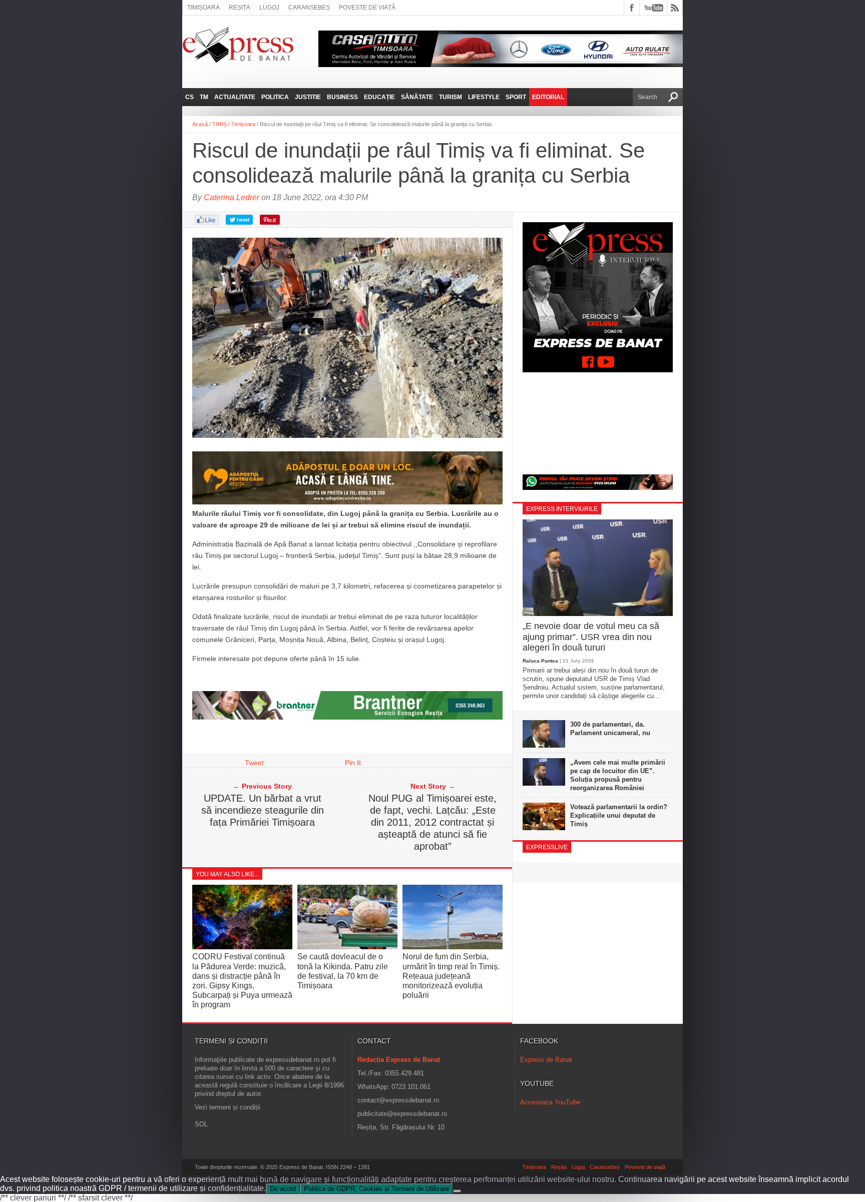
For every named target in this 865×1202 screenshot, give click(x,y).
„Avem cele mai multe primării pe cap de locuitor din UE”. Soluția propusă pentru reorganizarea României (617, 775)
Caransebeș (309, 7)
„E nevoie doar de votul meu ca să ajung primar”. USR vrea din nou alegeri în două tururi (591, 637)
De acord (283, 1188)
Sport (516, 97)
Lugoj (269, 7)
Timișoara (203, 7)
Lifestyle (484, 97)
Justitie (308, 97)
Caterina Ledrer (231, 197)
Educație (379, 97)
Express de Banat (546, 1059)
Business (342, 97)
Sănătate (417, 97)
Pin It (353, 763)
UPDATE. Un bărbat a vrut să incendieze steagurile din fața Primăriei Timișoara (262, 810)
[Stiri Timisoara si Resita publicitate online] (347, 717)
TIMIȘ (219, 124)
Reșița (239, 7)
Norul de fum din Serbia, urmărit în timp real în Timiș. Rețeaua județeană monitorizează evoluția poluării (451, 975)
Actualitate (234, 97)
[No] (457, 1190)
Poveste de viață (367, 7)
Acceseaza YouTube (550, 1102)
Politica (275, 97)
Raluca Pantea (540, 661)
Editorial (548, 97)
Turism (450, 97)
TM (204, 97)
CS (189, 97)
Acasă (200, 124)
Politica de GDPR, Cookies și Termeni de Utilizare (376, 1188)
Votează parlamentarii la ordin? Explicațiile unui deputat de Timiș (618, 815)
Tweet (254, 763)
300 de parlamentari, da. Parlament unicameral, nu (610, 729)
